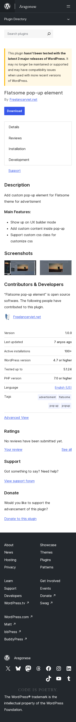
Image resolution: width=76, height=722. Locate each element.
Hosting (10, 560)
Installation (17, 149)
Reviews (15, 138)
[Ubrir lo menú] (69, 6)
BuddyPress (15, 639)
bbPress (12, 632)
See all (67, 449)
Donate (48, 596)
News (8, 552)
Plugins (45, 560)
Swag (46, 603)
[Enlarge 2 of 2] (66, 266)
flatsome (64, 397)
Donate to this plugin (20, 519)
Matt (10, 624)
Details (14, 127)
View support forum (19, 481)
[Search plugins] (49, 34)
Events (45, 588)
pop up (54, 405)
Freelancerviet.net (23, 99)
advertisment (47, 397)
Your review (13, 449)
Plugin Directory (15, 19)
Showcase (48, 545)
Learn (8, 581)
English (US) (63, 387)
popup (66, 405)
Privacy (10, 567)
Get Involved (50, 581)
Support (14, 170)
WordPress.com (18, 617)
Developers (13, 596)
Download (14, 111)
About (9, 545)
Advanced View (16, 417)
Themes (46, 552)
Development (19, 160)
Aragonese (22, 658)
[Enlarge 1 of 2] (30, 266)
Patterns (46, 567)
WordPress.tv (16, 603)
